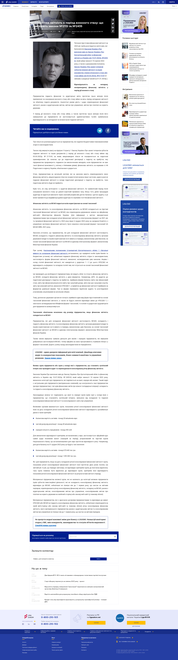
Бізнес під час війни (66, 6)
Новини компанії (56, 642)
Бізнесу (25, 2)
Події (42, 6)
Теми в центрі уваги (57, 650)
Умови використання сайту (29, 650)
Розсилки (83, 647)
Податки (36, 20)
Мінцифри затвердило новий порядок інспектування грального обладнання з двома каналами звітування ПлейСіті (138, 78)
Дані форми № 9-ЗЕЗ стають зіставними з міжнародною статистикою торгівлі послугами (75, 575)
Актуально (50, 6)
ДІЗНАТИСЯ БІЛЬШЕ (132, 179)
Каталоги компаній (57, 647)
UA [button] (153, 2)
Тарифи (96, 622)
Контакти (83, 650)
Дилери (24, 645)
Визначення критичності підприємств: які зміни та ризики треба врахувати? (136, 96)
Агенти (24, 642)
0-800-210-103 (49, 617)
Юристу (34, 2)
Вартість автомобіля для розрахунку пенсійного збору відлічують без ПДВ (71, 594)
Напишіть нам (85, 645)
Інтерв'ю (34, 6)
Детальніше (136, 626)
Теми (173, 6)
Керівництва (55, 645)
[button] (2, 2)
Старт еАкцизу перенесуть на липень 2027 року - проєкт (64, 581)
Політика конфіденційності (29, 647)
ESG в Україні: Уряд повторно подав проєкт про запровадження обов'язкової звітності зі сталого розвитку (137, 67)
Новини (15, 6)
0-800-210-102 (49, 624)
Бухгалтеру (44, 2)
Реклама (24, 652)
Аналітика (25, 6)
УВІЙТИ (98, 559)
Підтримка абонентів (87, 642)
